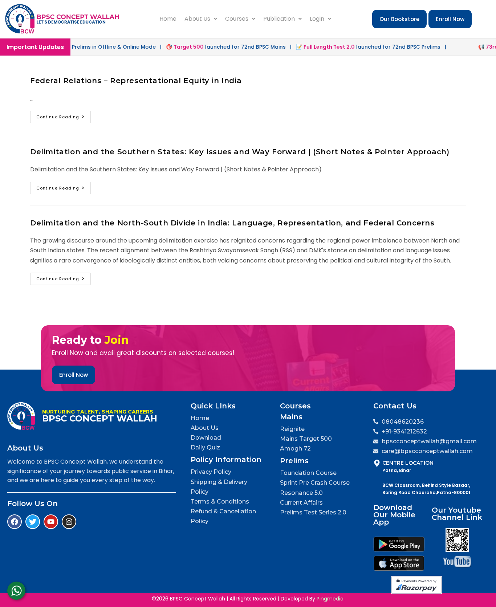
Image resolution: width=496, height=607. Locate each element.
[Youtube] (51, 521)
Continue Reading (63, 115)
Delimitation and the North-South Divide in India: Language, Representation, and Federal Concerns (232, 223)
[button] (200, 19)
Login (317, 19)
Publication (279, 19)
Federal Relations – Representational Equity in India (135, 80)
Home (167, 19)
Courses (236, 19)
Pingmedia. (331, 598)
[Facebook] (14, 521)
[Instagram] (69, 521)
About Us (197, 19)
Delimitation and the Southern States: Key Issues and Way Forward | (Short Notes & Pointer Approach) (239, 151)
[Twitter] (32, 521)
